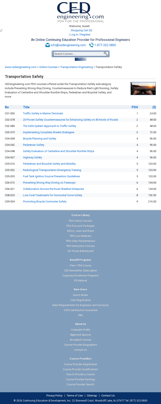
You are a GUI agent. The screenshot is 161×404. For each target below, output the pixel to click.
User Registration (80, 300)
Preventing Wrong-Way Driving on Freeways (49, 182)
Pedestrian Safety (33, 144)
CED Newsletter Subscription (80, 270)
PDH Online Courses (80, 220)
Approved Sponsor (80, 334)
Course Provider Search (80, 384)
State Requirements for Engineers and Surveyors (80, 305)
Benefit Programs (80, 259)
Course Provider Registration (80, 364)
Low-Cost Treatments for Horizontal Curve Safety (52, 195)
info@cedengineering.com (68, 45)
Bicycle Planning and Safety (39, 138)
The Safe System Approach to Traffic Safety (49, 126)
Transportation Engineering (76, 67)
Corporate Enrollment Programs (80, 275)
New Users (80, 289)
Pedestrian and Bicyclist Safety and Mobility (49, 163)
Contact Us (80, 349)
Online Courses (48, 67)
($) (154, 107)
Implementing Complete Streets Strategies (48, 132)
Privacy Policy (54, 395)
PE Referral (80, 280)
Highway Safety (32, 157)
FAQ (80, 315)
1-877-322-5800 (105, 45)
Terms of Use (75, 395)
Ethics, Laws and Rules (80, 230)
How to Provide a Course (80, 374)
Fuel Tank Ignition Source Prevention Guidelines (51, 176)
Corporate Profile (80, 329)
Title (26, 107)
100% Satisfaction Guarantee (80, 310)
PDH (135, 107)
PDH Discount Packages (80, 225)
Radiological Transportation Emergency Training (52, 170)
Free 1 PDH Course (80, 265)
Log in (74, 34)
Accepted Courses (80, 339)
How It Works (80, 295)
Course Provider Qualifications (80, 369)
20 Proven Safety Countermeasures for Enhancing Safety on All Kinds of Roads (70, 119)
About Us (80, 324)
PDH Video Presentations (80, 241)
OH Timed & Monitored (80, 251)
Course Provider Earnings (80, 379)
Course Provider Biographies (80, 344)
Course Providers (81, 358)
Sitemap (92, 395)
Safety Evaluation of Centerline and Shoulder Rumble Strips (58, 151)
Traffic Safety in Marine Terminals (43, 113)
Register (85, 34)
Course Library (80, 215)
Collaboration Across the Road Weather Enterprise (53, 188)
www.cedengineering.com (20, 67)
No (7, 107)
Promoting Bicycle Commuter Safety (44, 201)
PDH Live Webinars (80, 236)
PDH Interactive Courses (80, 246)
